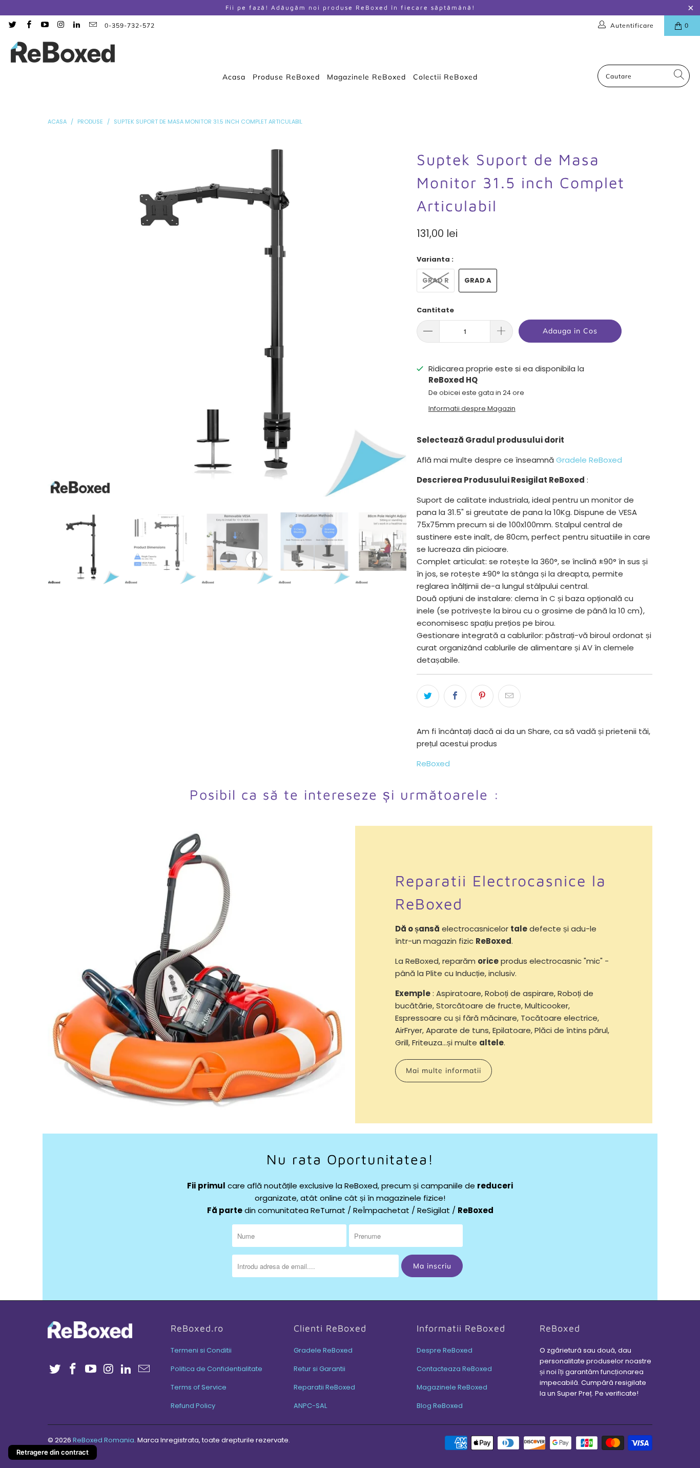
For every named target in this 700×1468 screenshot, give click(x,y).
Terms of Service (199, 1387)
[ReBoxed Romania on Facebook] (28, 25)
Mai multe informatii (443, 1070)
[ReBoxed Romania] (62, 53)
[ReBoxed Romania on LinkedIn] (76, 25)
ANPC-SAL (310, 1406)
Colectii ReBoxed (445, 77)
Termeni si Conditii (201, 1350)
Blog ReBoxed (440, 1406)
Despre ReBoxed (444, 1350)
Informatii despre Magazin (472, 408)
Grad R (435, 280)
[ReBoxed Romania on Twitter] (12, 25)
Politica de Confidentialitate (216, 1369)
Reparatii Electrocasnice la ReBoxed (500, 891)
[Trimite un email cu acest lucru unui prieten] (509, 696)
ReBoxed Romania (103, 1440)
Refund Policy (193, 1406)
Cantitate (435, 310)
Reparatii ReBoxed (324, 1387)
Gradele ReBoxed (589, 459)
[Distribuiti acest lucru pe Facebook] (455, 696)
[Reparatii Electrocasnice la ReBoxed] (196, 974)
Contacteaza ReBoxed (454, 1369)
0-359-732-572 (130, 25)
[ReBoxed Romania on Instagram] (60, 25)
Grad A (477, 280)
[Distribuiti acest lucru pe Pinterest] (482, 696)
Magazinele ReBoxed (366, 77)
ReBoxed (433, 763)
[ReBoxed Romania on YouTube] (44, 25)
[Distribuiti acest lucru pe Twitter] (428, 696)
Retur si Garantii (319, 1369)
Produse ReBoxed (286, 77)
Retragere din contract (52, 1452)
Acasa (233, 77)
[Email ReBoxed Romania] (92, 25)
